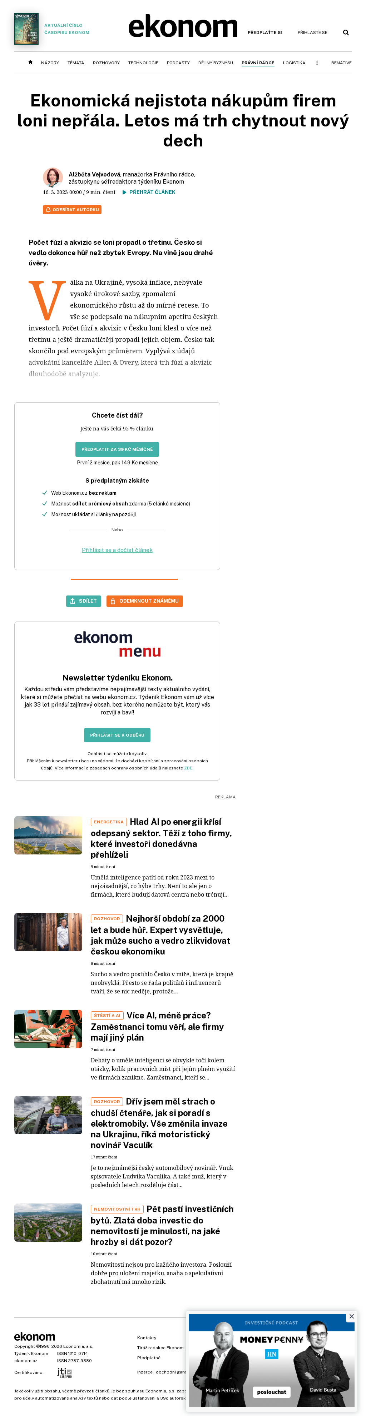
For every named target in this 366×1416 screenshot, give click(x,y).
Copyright (24, 1346)
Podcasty (178, 62)
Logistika (294, 62)
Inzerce (145, 1372)
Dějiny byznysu (215, 62)
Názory (50, 62)
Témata (76, 62)
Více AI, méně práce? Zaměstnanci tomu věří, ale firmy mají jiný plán (157, 1026)
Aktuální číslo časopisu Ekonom (66, 29)
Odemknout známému (149, 601)
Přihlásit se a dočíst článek (117, 550)
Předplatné (148, 1357)
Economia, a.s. (78, 1346)
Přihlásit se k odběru (117, 735)
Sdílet (88, 601)
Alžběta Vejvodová (94, 174)
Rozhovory (106, 62)
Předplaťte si (265, 32)
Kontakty (146, 1337)
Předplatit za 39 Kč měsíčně (117, 449)
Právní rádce (258, 62)
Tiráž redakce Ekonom (160, 1347)
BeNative (341, 62)
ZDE (188, 768)
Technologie (143, 62)
